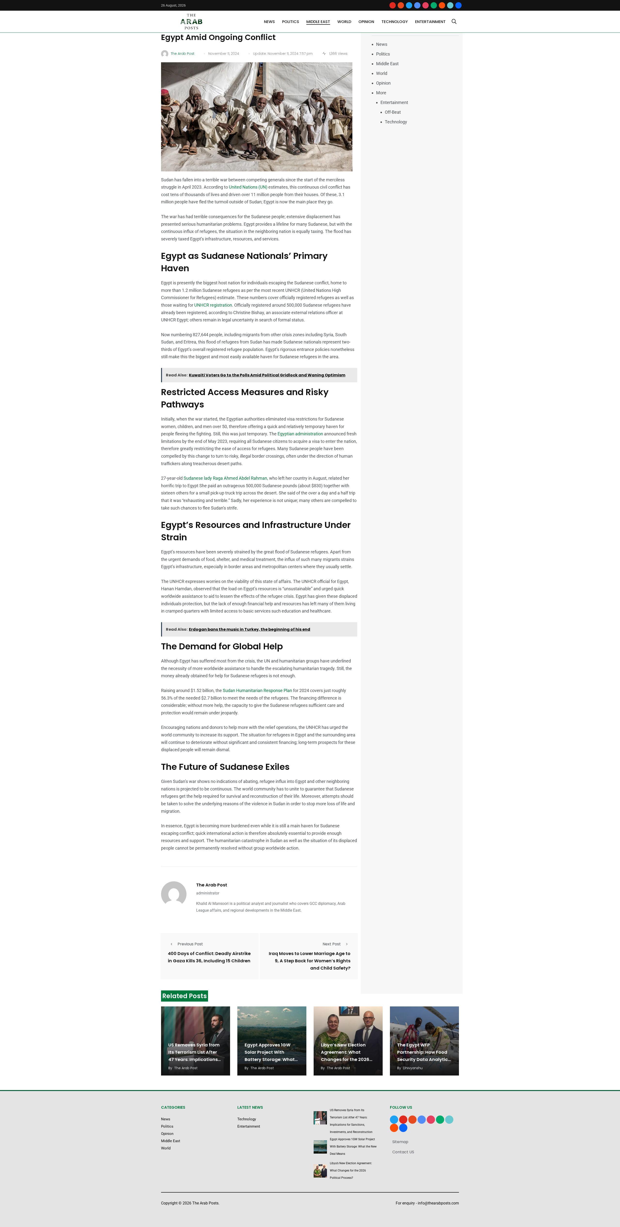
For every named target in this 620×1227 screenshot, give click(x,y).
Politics (290, 21)
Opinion (366, 21)
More (381, 92)
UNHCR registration (213, 305)
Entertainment (430, 21)
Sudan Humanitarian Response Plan (257, 690)
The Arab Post (211, 885)
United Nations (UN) (248, 187)
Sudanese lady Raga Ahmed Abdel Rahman (225, 478)
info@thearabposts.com (438, 1203)
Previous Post (190, 944)
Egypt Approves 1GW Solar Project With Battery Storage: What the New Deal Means (353, 1146)
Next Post (332, 944)
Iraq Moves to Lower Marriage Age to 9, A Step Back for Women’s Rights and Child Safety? (309, 961)
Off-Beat (393, 112)
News (269, 21)
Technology (394, 21)
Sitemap (400, 1142)
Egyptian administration (300, 433)
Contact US (403, 1152)
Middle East (318, 21)
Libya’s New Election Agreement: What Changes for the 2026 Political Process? (351, 1170)
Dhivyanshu (413, 1068)
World (344, 21)
